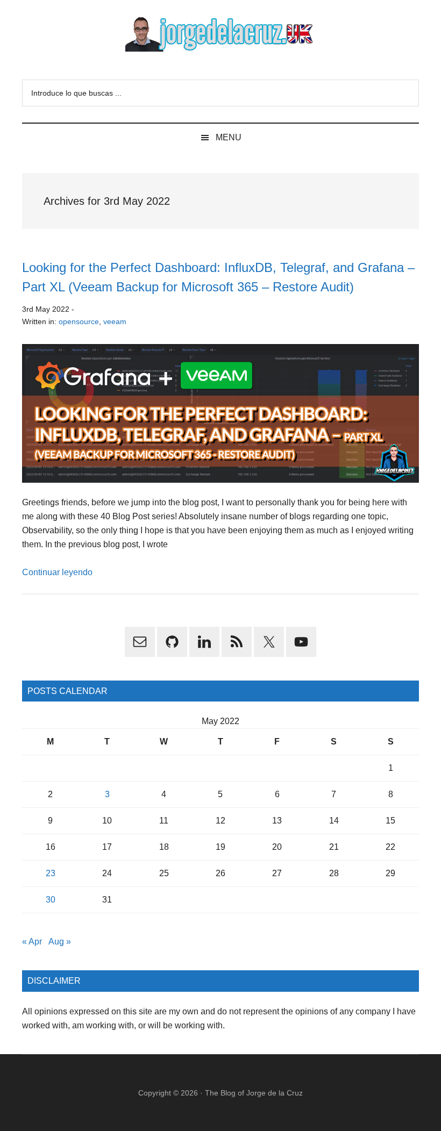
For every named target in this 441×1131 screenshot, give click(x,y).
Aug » (59, 941)
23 (50, 873)
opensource (79, 321)
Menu (228, 137)
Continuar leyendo (57, 572)
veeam (114, 321)
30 (50, 899)
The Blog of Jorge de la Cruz (254, 1093)
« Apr (32, 941)
